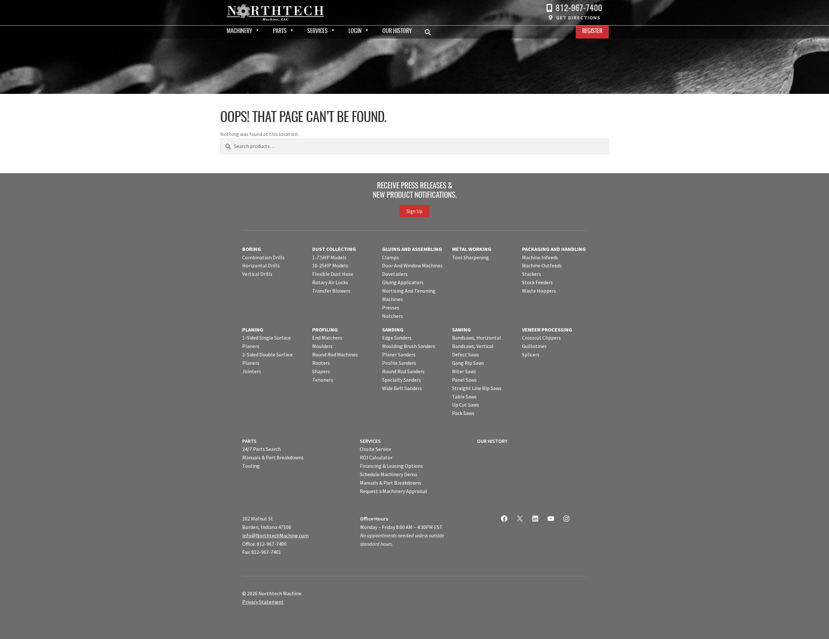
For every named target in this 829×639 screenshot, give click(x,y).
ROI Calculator (376, 457)
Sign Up (414, 211)
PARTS (249, 441)
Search (429, 32)
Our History (397, 31)
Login (355, 31)
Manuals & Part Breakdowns (273, 457)
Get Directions (578, 17)
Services (317, 31)
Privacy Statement (263, 602)
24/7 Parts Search (261, 449)
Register (592, 31)
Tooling (251, 466)
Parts (280, 31)
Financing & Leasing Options (391, 466)
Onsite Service (375, 449)
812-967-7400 (579, 9)
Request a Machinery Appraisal (393, 491)
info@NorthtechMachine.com (275, 535)
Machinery (239, 31)
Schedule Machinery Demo (388, 474)
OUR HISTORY (492, 441)
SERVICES (370, 441)
